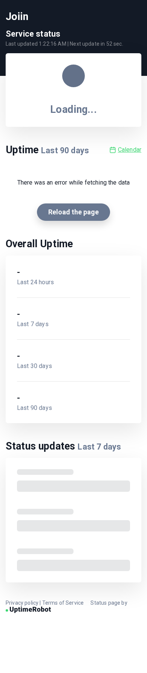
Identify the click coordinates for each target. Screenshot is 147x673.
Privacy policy (22, 603)
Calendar (129, 149)
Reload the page (73, 212)
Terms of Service (63, 603)
